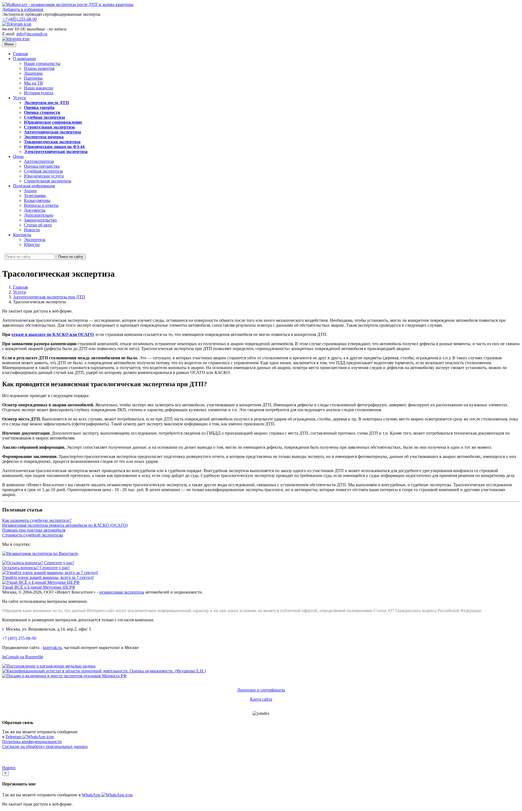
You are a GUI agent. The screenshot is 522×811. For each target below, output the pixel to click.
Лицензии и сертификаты (261, 690)
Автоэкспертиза (39, 161)
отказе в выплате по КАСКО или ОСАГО (52, 334)
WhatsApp (91, 795)
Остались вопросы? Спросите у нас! (36, 567)
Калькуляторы (37, 200)
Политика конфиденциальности (32, 741)
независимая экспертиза (121, 592)
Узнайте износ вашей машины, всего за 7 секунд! (48, 577)
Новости (32, 229)
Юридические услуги (44, 176)
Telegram (14, 736)
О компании (24, 58)
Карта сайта (261, 699)
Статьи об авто (38, 225)
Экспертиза (34, 239)
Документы (34, 210)
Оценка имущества (42, 166)
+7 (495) (19, 19)
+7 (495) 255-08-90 (19, 638)
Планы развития (39, 68)
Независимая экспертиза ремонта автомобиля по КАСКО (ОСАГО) (65, 525)
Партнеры (33, 78)
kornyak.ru (52, 647)
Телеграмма (35, 195)
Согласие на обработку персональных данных (45, 746)
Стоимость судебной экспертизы (32, 535)
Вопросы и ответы (41, 205)
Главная (20, 53)
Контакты (22, 234)
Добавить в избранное (23, 9)
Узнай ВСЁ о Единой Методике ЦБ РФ (38, 587)
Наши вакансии (38, 88)
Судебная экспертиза (43, 171)
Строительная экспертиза (47, 181)
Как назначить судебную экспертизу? (37, 520)
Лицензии (33, 73)
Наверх (9, 767)
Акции (30, 190)
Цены (18, 156)
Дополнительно (38, 215)
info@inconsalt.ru (31, 34)
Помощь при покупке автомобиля (33, 530)
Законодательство (40, 220)
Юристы (32, 244)
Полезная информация (34, 185)
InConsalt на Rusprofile (22, 656)
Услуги (19, 97)
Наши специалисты (42, 63)
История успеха (38, 93)
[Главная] (67, 4)
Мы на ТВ (33, 83)
